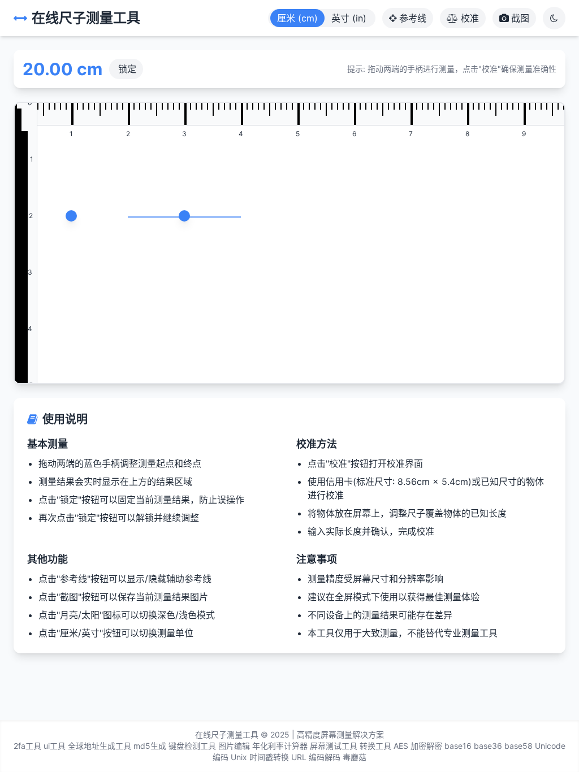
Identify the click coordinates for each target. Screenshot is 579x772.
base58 (518, 746)
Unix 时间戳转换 (260, 757)
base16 (458, 746)
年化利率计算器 (280, 746)
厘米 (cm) (297, 18)
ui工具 (55, 746)
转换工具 (375, 746)
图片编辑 (234, 746)
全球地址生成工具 (99, 746)
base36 (488, 746)
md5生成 (149, 746)
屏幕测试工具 (333, 746)
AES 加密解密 (418, 746)
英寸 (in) (348, 18)
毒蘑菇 (354, 757)
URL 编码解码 (315, 757)
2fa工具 (27, 746)
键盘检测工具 (192, 746)
